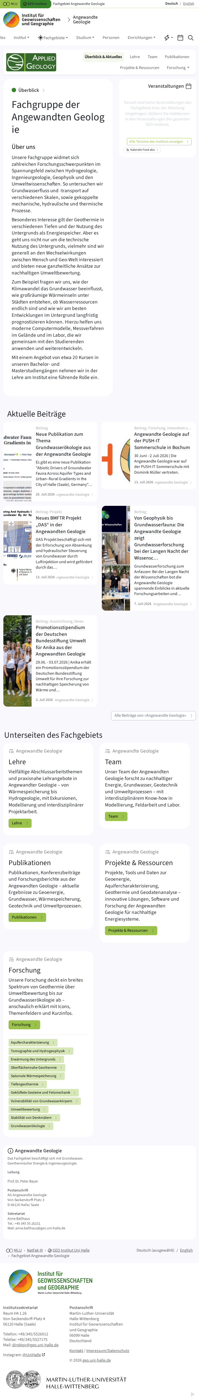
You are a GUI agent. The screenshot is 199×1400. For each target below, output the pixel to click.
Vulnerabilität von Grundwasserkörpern (41, 1101)
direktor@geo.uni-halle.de (35, 1345)
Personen (111, 37)
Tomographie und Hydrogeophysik (38, 1051)
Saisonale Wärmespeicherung (33, 1076)
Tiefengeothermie (24, 1084)
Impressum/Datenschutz (107, 1351)
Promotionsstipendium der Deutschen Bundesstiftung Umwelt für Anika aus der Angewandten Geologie (62, 638)
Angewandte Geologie (85, 19)
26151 (35, 1223)
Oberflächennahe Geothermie (34, 1067)
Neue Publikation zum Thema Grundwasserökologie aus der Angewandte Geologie (64, 442)
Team (152, 57)
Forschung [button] (176, 68)
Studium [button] (83, 37)
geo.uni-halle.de (96, 1360)
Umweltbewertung (25, 1109)
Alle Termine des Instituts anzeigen (156, 141)
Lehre (135, 57)
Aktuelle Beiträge (36, 414)
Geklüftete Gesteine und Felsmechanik (40, 1092)
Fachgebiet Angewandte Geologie (40, 1256)
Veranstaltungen (166, 86)
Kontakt (76, 1351)
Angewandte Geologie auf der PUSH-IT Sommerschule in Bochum (162, 438)
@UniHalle (32, 1355)
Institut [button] (20, 37)
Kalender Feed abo (142, 150)
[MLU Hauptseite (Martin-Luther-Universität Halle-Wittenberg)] (66, 1379)
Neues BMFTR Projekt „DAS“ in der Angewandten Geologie (62, 522)
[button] (52, 38)
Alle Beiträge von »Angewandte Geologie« (150, 715)
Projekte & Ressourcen (139, 68)
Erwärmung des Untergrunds (33, 1059)
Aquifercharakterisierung (30, 1042)
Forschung (21, 1024)
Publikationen (177, 57)
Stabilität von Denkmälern (31, 1117)
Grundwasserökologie (28, 1126)
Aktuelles (103, 57)
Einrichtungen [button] (140, 37)
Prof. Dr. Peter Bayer (23, 1181)
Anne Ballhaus (19, 1218)
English (186, 1250)
